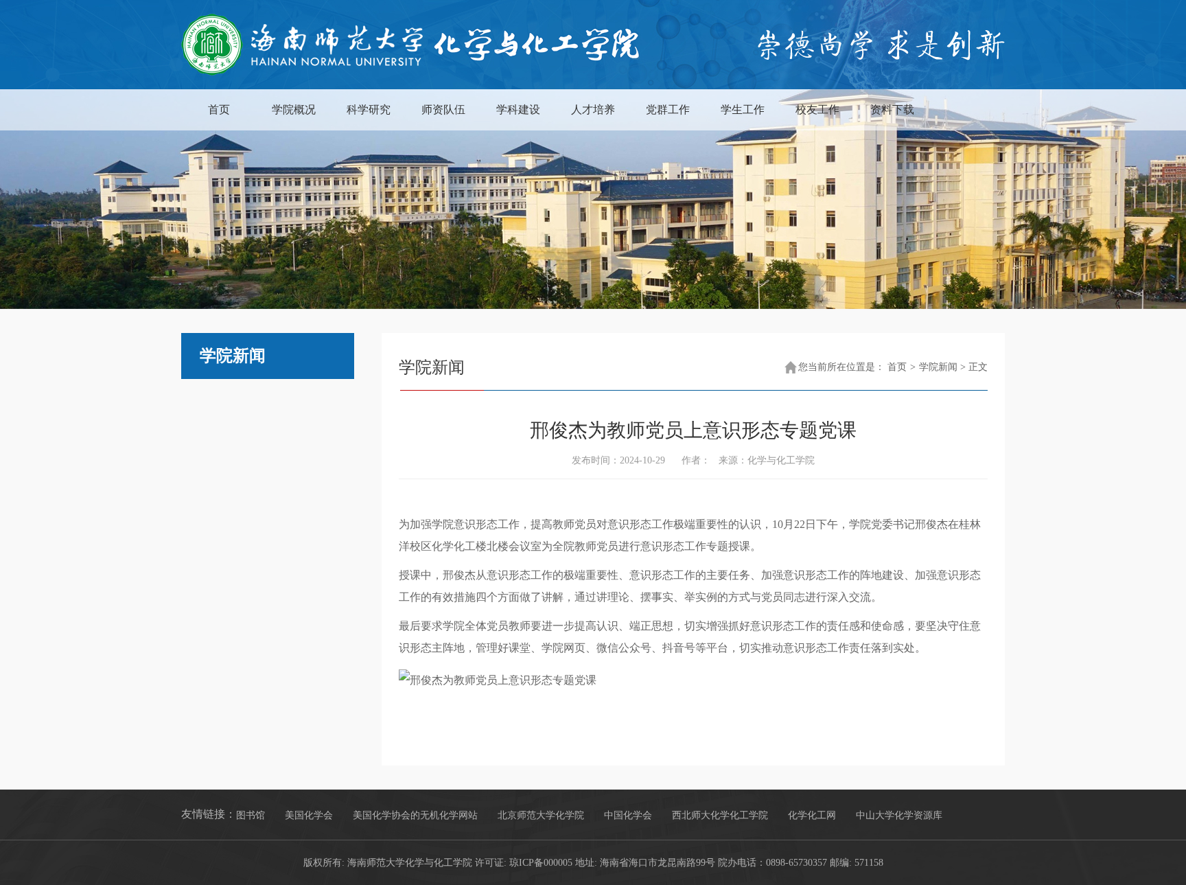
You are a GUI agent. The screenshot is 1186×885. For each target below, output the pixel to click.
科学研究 (369, 109)
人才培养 (593, 109)
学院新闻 (938, 367)
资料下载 (892, 109)
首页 (219, 109)
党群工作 (668, 109)
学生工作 (743, 109)
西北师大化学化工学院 (720, 815)
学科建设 (518, 109)
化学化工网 (812, 815)
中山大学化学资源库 (899, 815)
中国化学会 (628, 815)
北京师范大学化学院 (541, 815)
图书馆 (250, 815)
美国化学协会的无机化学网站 (415, 815)
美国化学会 (309, 815)
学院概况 (294, 109)
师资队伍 (443, 109)
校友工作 (817, 109)
